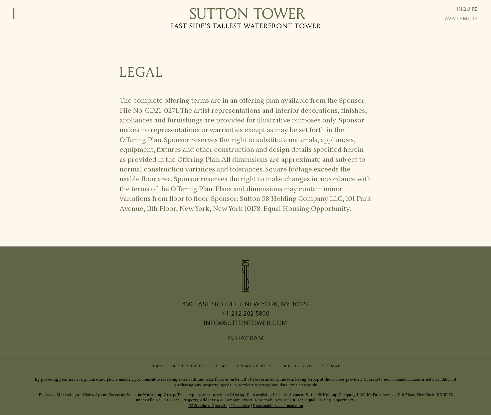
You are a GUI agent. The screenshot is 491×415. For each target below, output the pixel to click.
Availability (461, 19)
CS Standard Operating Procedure (219, 405)
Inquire (467, 9)
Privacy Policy (254, 366)
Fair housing (297, 366)
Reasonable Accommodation (278, 405)
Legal (220, 366)
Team (157, 366)
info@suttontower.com (245, 323)
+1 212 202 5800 (245, 314)
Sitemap (331, 366)
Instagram (245, 339)
